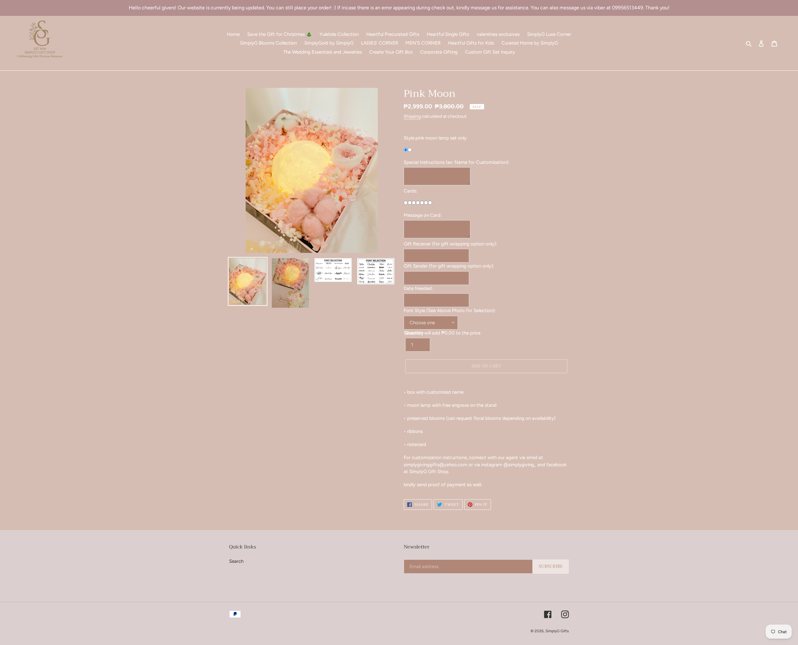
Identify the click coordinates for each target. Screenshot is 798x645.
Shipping (412, 116)
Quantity (414, 333)
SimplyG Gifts (557, 631)
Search (236, 561)
